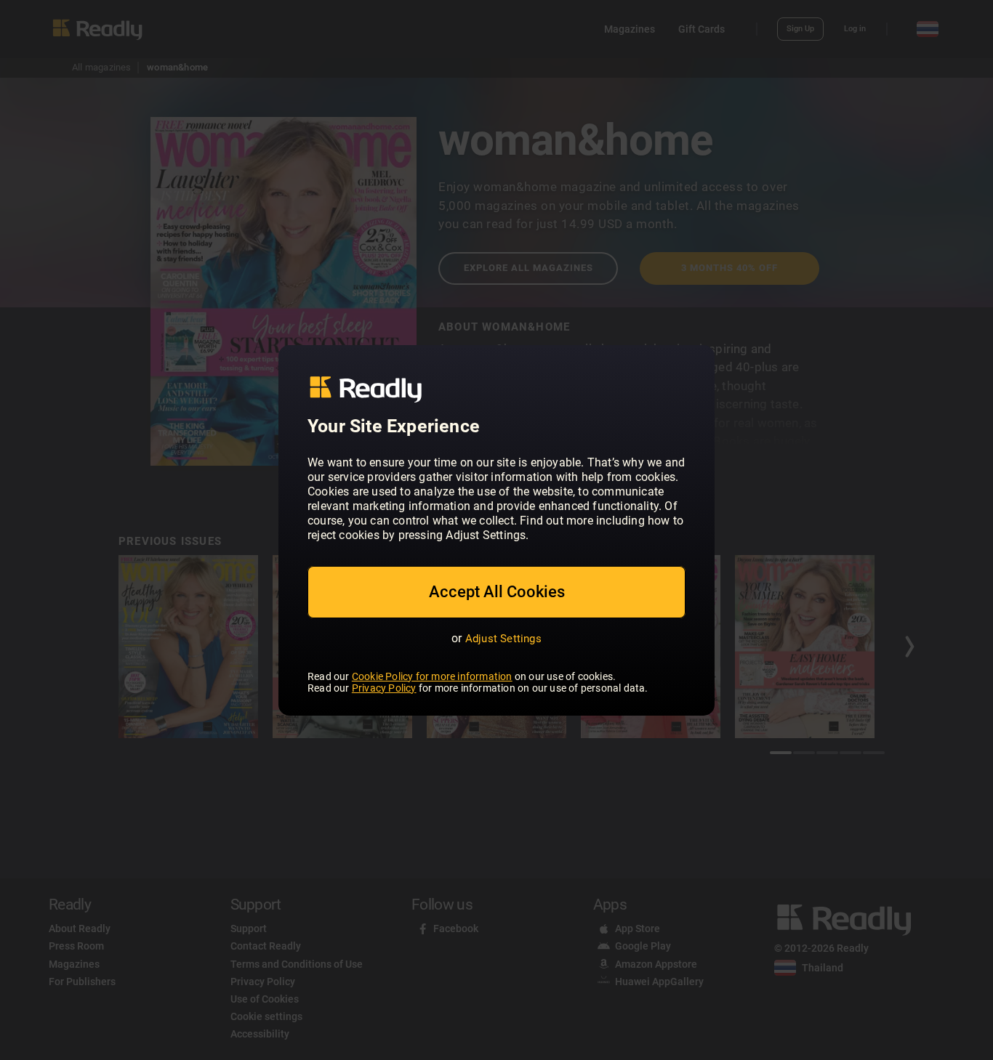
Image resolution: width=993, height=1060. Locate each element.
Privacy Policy (384, 688)
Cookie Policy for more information (432, 676)
